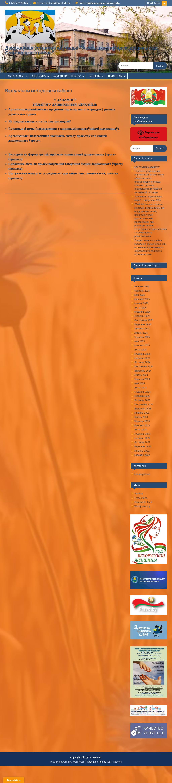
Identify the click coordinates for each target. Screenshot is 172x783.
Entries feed (140, 497)
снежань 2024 (142, 358)
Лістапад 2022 (142, 442)
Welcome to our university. (104, 3)
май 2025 (139, 341)
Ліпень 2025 (141, 332)
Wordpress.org (142, 506)
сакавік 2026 (141, 303)
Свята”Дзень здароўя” (147, 166)
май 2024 (139, 383)
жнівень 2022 (141, 450)
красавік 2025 (142, 345)
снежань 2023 (142, 395)
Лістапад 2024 (142, 362)
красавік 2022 (142, 454)
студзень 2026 (142, 311)
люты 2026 (140, 307)
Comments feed (143, 502)
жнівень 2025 (141, 328)
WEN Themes (114, 761)
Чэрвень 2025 (142, 337)
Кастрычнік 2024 (143, 366)
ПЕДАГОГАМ (115, 76)
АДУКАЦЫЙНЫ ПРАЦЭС (67, 76)
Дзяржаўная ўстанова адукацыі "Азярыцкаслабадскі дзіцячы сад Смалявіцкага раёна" (81, 50)
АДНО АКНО (39, 76)
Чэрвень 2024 (142, 379)
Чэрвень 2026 (142, 290)
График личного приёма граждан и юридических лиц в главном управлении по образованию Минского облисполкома (150, 247)
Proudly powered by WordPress (67, 761)
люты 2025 (140, 349)
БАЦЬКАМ (94, 76)
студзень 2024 (142, 391)
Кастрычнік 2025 (143, 320)
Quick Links (153, 3)
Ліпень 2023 (141, 417)
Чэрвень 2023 (142, 421)
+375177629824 (18, 3)
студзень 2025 (142, 353)
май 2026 (139, 294)
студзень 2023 (142, 433)
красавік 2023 (142, 425)
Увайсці (138, 493)
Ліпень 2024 (141, 374)
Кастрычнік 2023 (143, 404)
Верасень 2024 (142, 370)
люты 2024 (140, 387)
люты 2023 (140, 429)
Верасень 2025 (142, 324)
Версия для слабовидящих (149, 135)
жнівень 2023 (141, 412)
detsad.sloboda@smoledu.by (53, 3)
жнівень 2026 (141, 286)
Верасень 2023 (142, 408)
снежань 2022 (142, 438)
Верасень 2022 (142, 446)
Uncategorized (142, 474)
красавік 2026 (142, 299)
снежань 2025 (142, 315)
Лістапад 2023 (142, 400)
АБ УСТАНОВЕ (16, 76)
